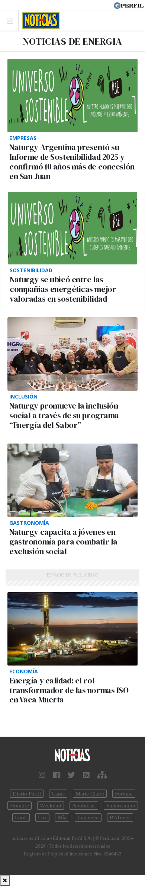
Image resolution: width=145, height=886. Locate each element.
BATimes (120, 817)
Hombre (19, 806)
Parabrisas (84, 806)
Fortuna (124, 794)
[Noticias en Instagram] (42, 775)
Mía (62, 817)
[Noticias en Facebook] (56, 775)
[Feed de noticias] (86, 775)
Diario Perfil (27, 794)
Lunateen (88, 817)
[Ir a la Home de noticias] (72, 755)
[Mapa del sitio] (102, 775)
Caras (58, 794)
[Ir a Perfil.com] (129, 5)
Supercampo (120, 806)
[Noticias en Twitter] (71, 775)
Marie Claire (89, 794)
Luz (42, 817)
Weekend (50, 806)
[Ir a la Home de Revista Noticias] (38, 20)
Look (21, 817)
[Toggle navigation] (12, 20)
